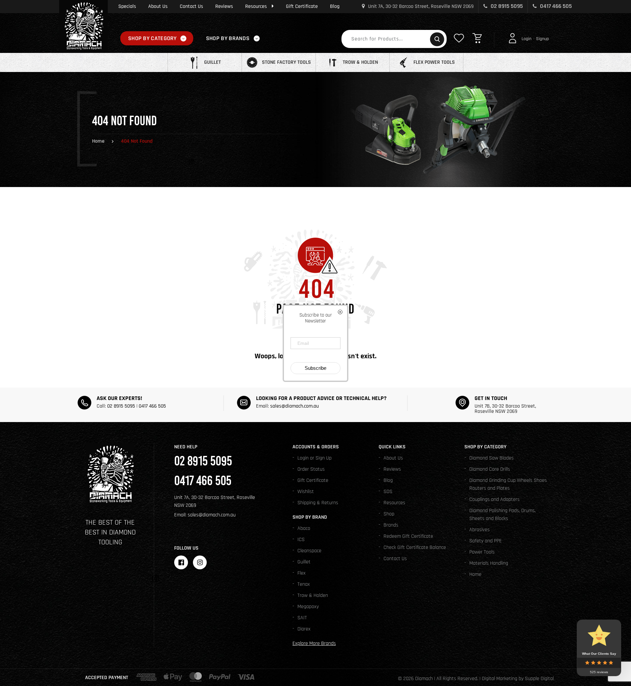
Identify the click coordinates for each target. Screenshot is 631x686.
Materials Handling (488, 563)
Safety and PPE (485, 540)
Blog (334, 6)
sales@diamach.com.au (294, 406)
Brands (391, 525)
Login (526, 39)
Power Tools (482, 552)
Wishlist (305, 491)
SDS (388, 491)
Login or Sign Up (314, 458)
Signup (542, 39)
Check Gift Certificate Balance (415, 547)
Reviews (224, 6)
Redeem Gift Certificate (408, 536)
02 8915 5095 (506, 6)
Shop (389, 513)
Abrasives (479, 529)
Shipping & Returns (317, 502)
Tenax (303, 584)
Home (98, 141)
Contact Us (191, 6)
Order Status (311, 469)
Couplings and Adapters (494, 499)
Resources (256, 6)
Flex (301, 573)
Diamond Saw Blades (491, 458)
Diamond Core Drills (489, 469)
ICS (301, 539)
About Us (158, 6)
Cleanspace (309, 550)
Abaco (303, 528)
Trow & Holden (312, 595)
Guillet (304, 561)
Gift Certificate (302, 6)
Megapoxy (308, 606)
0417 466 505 (555, 6)
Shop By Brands (227, 38)
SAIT (302, 617)
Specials (127, 6)
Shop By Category (152, 38)
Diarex (304, 629)
